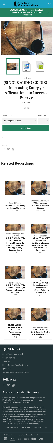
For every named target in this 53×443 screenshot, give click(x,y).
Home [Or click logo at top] (12, 354)
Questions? (6, 369)
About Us (6, 362)
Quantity (42, 115)
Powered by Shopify (32, 435)
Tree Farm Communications (17, 435)
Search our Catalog (9, 358)
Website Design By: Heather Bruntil (15, 372)
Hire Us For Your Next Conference (15, 365)
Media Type (6, 115)
